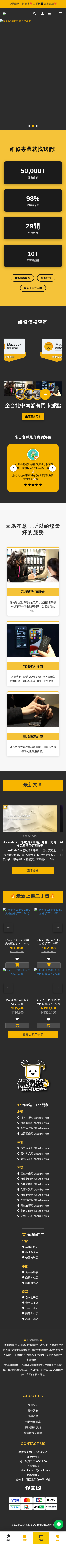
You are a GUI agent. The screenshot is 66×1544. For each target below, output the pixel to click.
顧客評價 (46, 277)
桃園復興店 (35, 1122)
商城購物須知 (33, 1427)
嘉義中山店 (35, 1173)
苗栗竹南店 (35, 1133)
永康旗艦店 (35, 1184)
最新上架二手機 (33, 288)
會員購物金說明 (33, 1433)
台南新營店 (35, 1194)
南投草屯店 (31, 1277)
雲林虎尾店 (35, 1158)
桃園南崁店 (31, 1257)
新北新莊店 (31, 1252)
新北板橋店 (31, 1246)
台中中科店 (31, 1272)
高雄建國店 (35, 1210)
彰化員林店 (31, 1282)
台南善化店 (31, 1308)
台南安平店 (31, 1297)
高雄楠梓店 (35, 1200)
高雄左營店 (35, 1205)
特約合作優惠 (33, 1421)
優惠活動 (33, 1416)
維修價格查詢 (22, 277)
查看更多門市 (33, 416)
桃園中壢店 (35, 1117)
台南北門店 (35, 1178)
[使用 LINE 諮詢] (58, 1524)
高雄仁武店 (31, 1318)
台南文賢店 (35, 1189)
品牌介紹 (33, 1404)
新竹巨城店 (35, 1128)
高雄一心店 (35, 1216)
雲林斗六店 (35, 1153)
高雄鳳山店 (31, 1313)
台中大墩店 (35, 1148)
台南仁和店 (31, 1302)
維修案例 (33, 1410)
